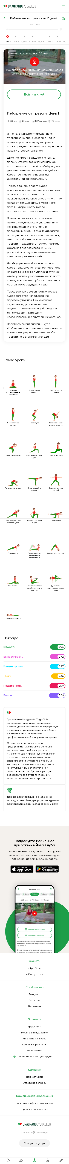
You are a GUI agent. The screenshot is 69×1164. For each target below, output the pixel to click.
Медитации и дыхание (34, 1032)
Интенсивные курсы (34, 1038)
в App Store (35, 968)
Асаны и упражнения (34, 1044)
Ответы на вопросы (35, 1082)
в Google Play (34, 974)
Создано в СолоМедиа (34, 1132)
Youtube (35, 1000)
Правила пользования (35, 1109)
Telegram (34, 994)
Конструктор (34, 1050)
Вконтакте (34, 1006)
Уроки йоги (34, 1026)
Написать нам (34, 1076)
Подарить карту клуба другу (34, 1056)
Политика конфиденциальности (34, 1103)
